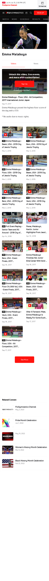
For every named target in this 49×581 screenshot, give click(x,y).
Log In (32, 90)
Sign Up (24, 84)
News (36, 63)
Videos (13, 63)
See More (24, 360)
